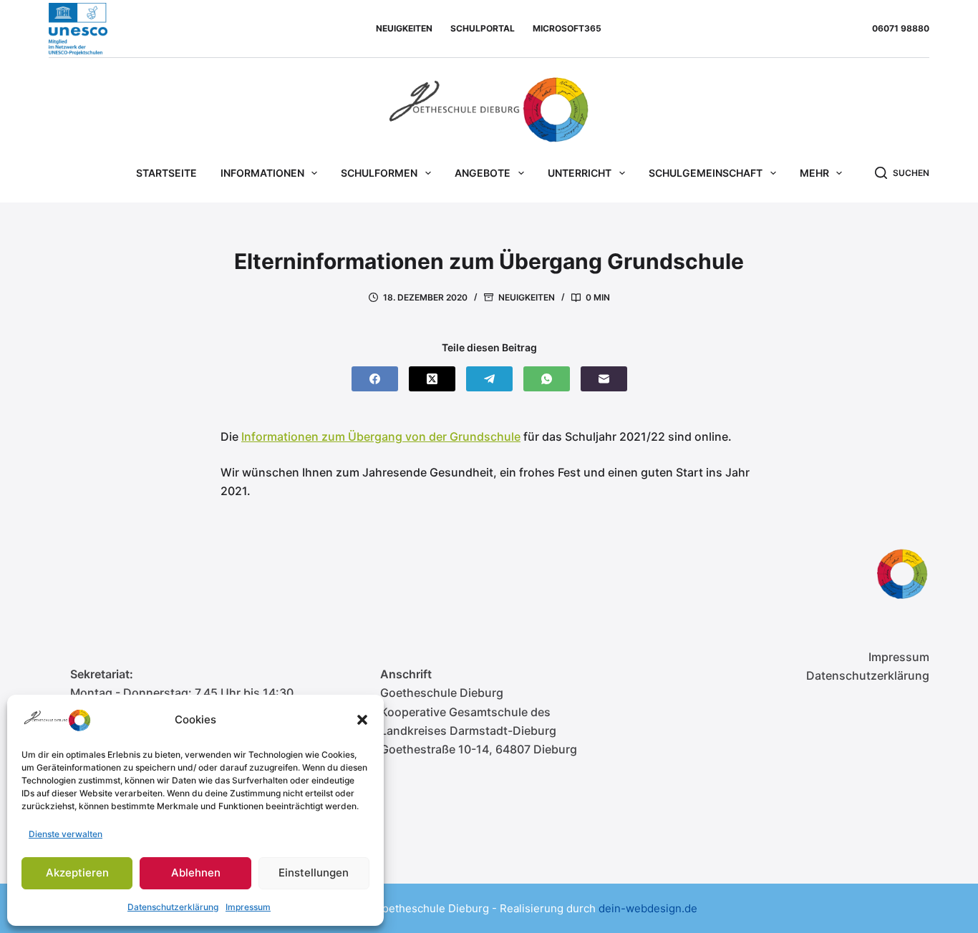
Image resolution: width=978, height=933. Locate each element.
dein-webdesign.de (648, 908)
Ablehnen (196, 872)
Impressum (248, 907)
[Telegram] (489, 378)
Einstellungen (314, 872)
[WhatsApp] (546, 378)
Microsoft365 (567, 28)
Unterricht (579, 173)
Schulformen (379, 173)
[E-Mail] (604, 378)
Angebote (482, 173)
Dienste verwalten (65, 834)
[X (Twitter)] (432, 378)
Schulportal (482, 28)
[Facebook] (375, 378)
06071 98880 (900, 28)
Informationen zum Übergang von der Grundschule (381, 436)
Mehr (814, 173)
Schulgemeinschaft (705, 173)
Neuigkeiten (404, 28)
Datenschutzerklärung (172, 907)
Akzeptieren (77, 872)
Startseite (166, 173)
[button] (362, 720)
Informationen (262, 173)
